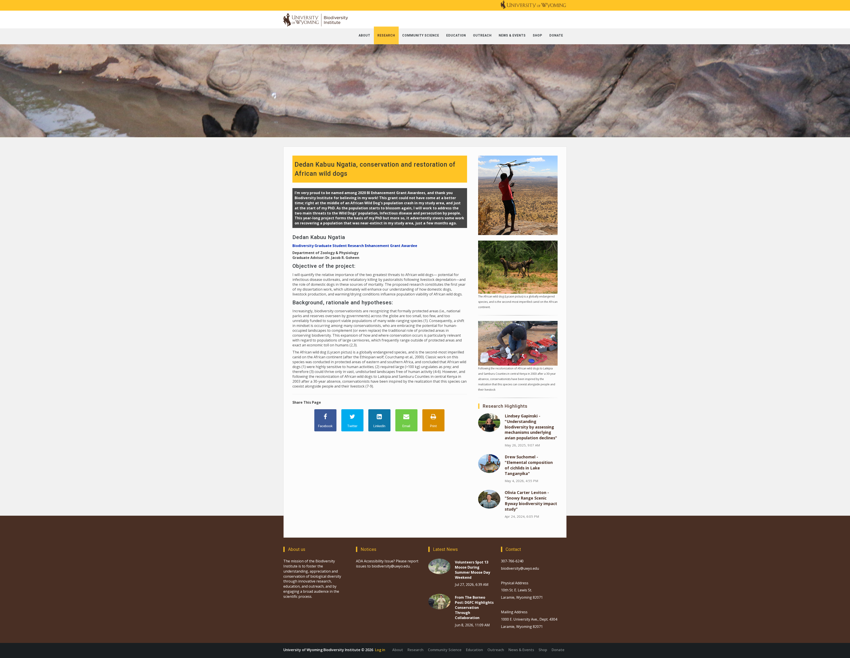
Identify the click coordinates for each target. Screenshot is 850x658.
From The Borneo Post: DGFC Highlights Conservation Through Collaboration (474, 607)
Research (415, 649)
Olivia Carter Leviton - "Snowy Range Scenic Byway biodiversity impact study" (531, 501)
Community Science (445, 649)
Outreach (495, 649)
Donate (558, 649)
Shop (543, 649)
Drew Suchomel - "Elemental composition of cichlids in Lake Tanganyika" (529, 465)
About (397, 649)
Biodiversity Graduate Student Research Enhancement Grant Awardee (354, 245)
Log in (380, 649)
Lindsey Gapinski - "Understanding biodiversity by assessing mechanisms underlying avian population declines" (531, 426)
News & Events (521, 649)
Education (474, 649)
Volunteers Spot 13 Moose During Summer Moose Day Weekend (472, 570)
